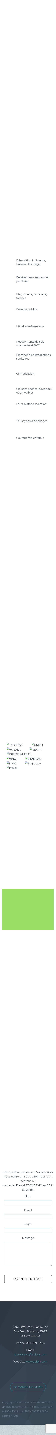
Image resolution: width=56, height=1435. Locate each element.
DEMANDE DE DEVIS (28, 1387)
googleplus (35, 1311)
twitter (17, 1311)
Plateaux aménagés (21, 509)
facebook (26, 1311)
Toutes (12, 504)
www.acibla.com (36, 1361)
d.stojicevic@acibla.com (30, 1354)
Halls (22, 504)
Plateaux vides (38, 504)
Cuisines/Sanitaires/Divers (25, 514)
